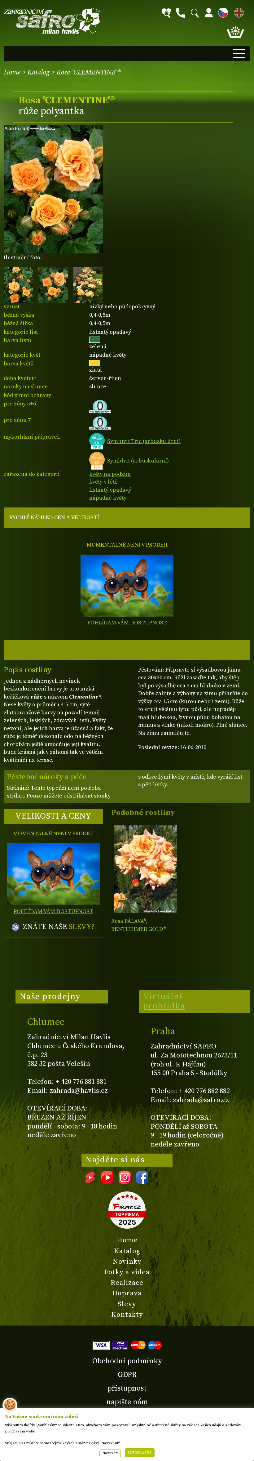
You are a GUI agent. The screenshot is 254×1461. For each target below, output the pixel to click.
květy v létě (103, 481)
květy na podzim (110, 474)
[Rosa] (145, 869)
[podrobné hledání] (166, 13)
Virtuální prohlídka (164, 1001)
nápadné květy (107, 498)
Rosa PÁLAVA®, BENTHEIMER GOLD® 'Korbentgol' (138, 929)
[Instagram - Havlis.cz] (125, 1181)
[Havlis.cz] (52, 21)
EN (237, 11)
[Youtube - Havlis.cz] (107, 1181)
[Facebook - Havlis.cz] (142, 1181)
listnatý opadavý (110, 490)
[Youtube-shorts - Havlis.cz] (90, 1181)
